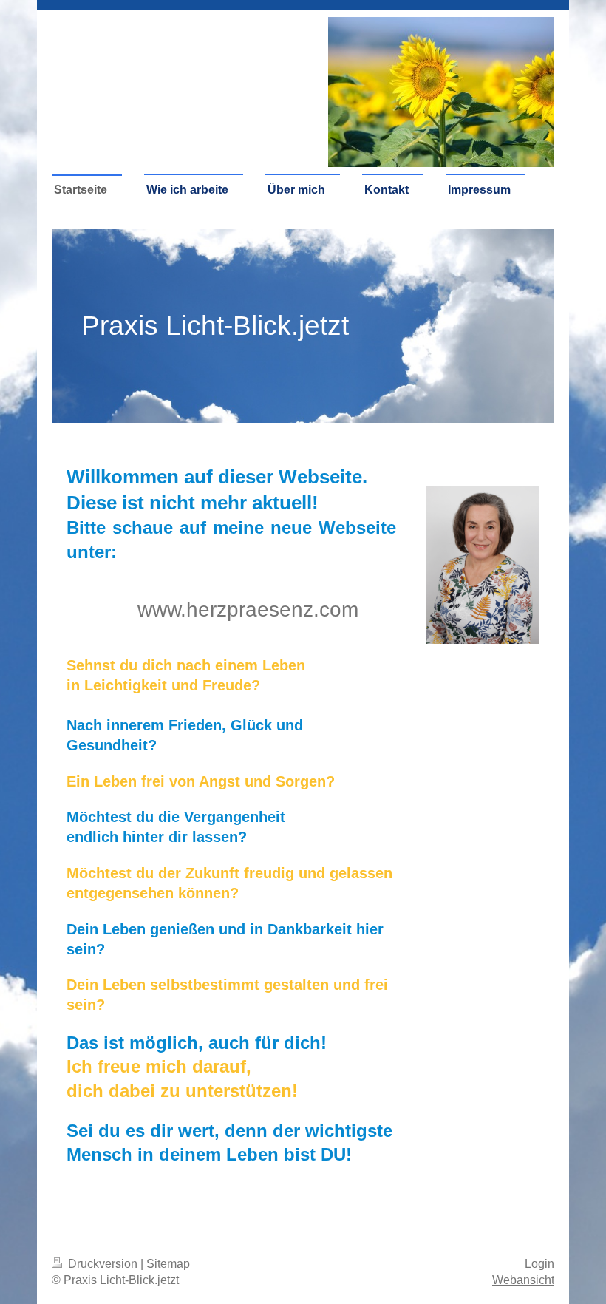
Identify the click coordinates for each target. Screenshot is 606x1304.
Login (539, 1263)
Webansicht (523, 1280)
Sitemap (168, 1263)
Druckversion (102, 1263)
